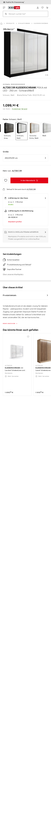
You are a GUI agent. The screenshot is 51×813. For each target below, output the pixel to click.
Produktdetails (9, 295)
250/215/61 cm (11, 158)
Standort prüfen (15, 222)
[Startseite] (1, 23)
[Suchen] (6, 14)
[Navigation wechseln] (4, 7)
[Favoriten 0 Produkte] (42, 7)
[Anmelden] (37, 7)
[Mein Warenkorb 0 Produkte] (47, 7)
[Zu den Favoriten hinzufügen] (6, 180)
